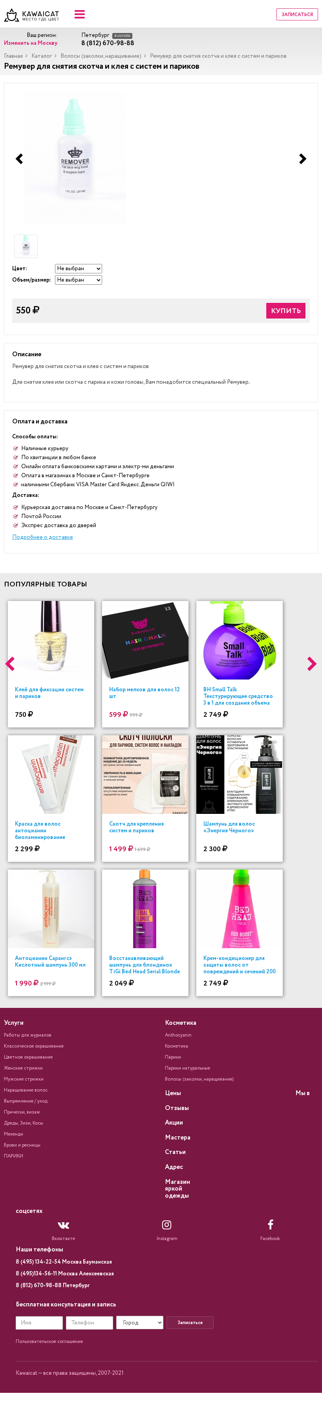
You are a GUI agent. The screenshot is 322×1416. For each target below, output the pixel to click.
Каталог (41, 56)
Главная (13, 56)
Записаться (297, 14)
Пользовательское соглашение (49, 1341)
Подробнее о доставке (42, 537)
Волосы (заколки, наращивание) (100, 56)
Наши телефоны (39, 1249)
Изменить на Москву (30, 43)
